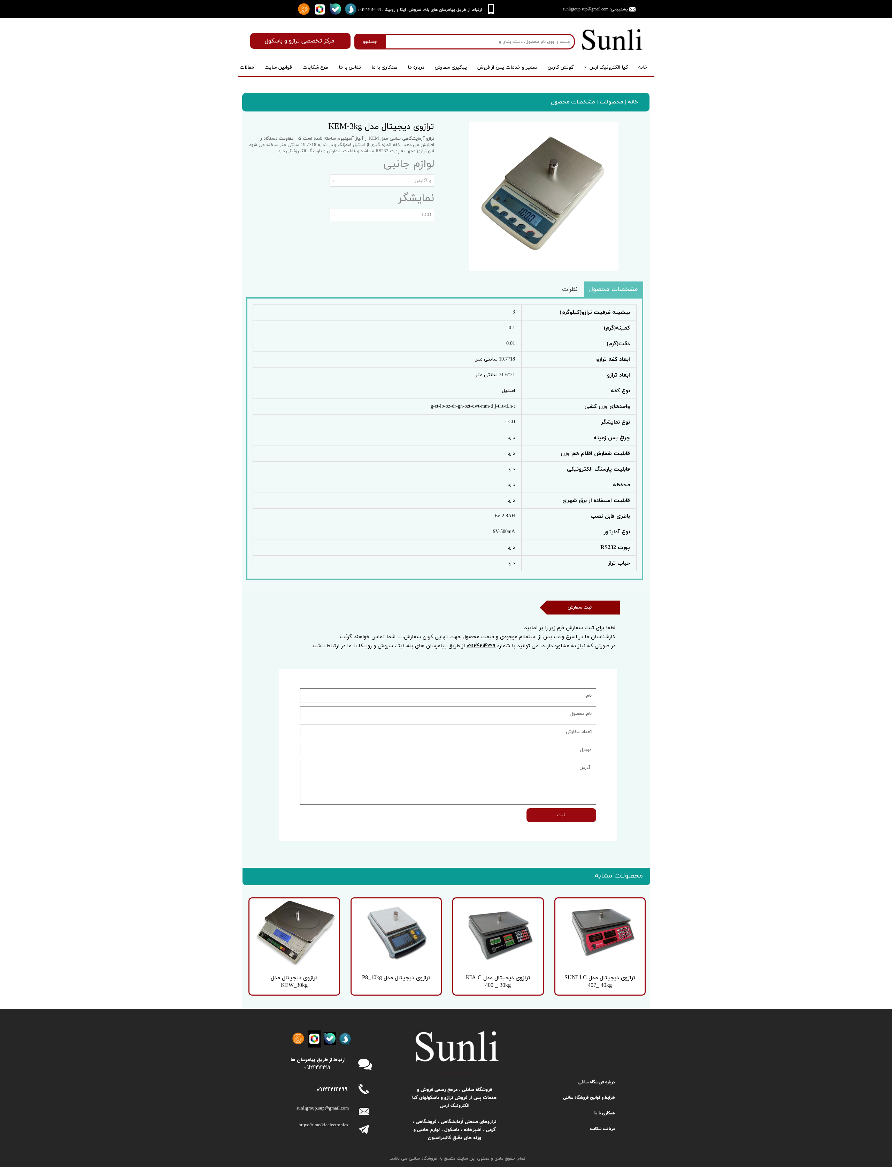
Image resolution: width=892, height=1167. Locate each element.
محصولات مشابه (619, 876)
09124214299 (481, 645)
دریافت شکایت (602, 1128)
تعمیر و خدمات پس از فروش (507, 67)
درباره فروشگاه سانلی (596, 1082)
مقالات (247, 67)
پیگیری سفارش (451, 67)
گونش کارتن (561, 67)
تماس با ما (350, 67)
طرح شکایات (315, 67)
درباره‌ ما (416, 67)
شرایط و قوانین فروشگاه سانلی (589, 1097)
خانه (642, 67)
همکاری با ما (384, 67)
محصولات (610, 102)
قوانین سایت (278, 67)
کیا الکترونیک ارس (609, 67)
